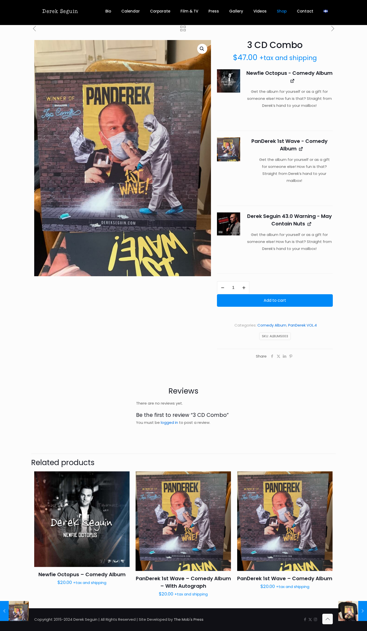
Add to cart (275, 300)
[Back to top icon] (327, 619)
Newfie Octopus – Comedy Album (82, 574)
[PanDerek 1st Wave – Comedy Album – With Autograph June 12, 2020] (14, 611)
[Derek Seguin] (60, 11)
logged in (169, 422)
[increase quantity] (243, 287)
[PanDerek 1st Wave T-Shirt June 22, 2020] (352, 611)
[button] (202, 49)
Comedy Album (271, 325)
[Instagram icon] (315, 619)
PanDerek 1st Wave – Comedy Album (284, 578)
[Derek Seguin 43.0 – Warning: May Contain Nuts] (228, 224)
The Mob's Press (188, 619)
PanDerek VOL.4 (302, 325)
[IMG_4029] (228, 149)
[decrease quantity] (222, 287)
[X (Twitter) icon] (310, 619)
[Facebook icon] (305, 619)
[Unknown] (228, 81)
